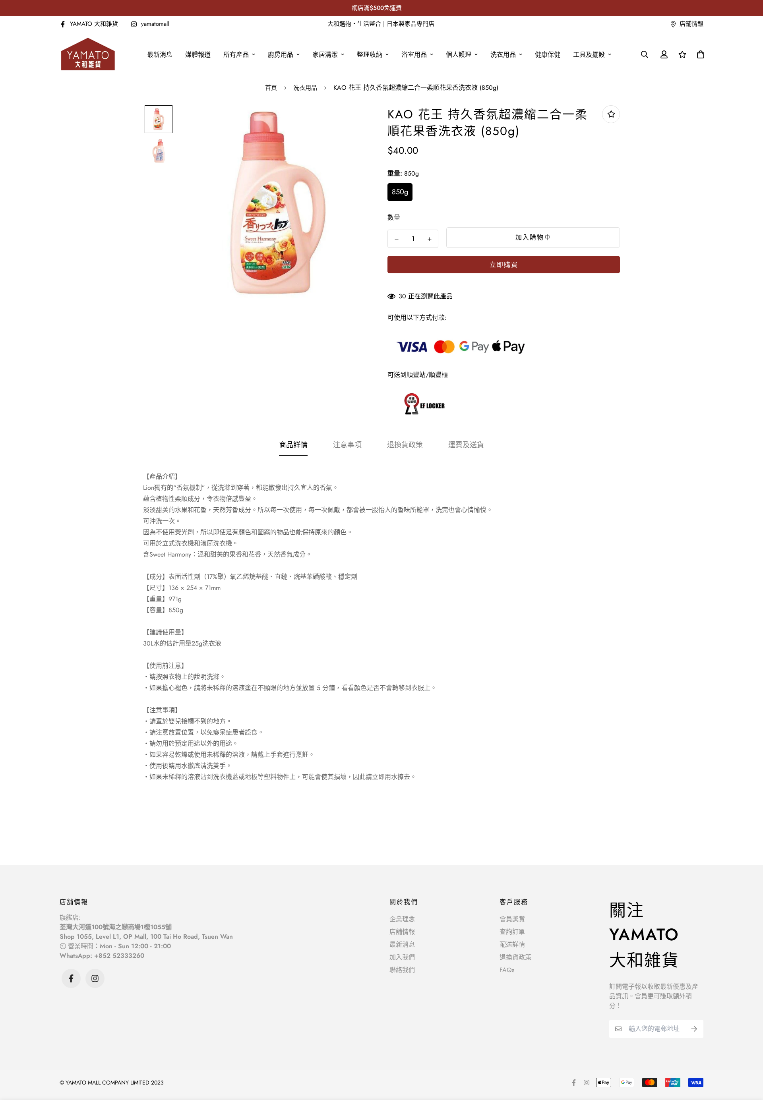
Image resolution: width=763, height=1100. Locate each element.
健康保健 (547, 54)
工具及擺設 (589, 54)
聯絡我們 (402, 969)
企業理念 (402, 919)
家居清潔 (325, 54)
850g (400, 192)
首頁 (271, 87)
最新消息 (159, 54)
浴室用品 (414, 54)
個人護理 (458, 54)
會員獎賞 (512, 919)
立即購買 (504, 264)
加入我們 (402, 957)
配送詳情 (512, 944)
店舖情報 (402, 931)
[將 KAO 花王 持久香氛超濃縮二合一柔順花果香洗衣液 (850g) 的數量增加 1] (429, 239)
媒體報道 (198, 54)
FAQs (507, 969)
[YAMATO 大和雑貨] (88, 54)
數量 (393, 217)
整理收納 (369, 54)
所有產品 (236, 54)
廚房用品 (280, 54)
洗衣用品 (503, 54)
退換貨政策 (515, 957)
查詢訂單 (512, 931)
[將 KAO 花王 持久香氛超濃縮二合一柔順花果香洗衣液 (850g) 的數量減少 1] (396, 239)
